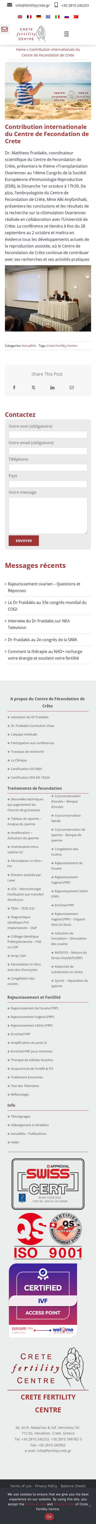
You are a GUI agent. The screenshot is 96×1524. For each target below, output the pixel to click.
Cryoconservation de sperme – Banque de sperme (68, 834)
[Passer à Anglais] (20, 16)
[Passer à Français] (29, 16)
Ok (49, 1517)
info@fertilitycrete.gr (33, 5)
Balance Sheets (73, 1486)
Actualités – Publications (28, 1133)
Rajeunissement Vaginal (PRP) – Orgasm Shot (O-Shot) (68, 919)
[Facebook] (14, 387)
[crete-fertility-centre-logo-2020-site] (31, 27)
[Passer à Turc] (76, 16)
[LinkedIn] (52, 387)
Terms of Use (35, 1504)
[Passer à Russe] (66, 16)
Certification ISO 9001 (26, 769)
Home (21, 49)
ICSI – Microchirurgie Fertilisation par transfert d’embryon (25, 894)
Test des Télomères (25, 1086)
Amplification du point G (29, 1042)
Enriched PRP (64, 905)
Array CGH (18, 955)
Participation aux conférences (32, 743)
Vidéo (15, 1142)
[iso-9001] (48, 1213)
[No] (89, 1506)
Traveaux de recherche (27, 751)
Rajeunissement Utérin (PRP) (32, 1025)
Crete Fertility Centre (62, 345)
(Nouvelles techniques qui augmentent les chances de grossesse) (25, 804)
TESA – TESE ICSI (22, 908)
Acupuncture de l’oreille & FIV (32, 1068)
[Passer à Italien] (57, 16)
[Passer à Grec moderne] (48, 16)
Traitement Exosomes (27, 1077)
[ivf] (43, 1265)
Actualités (29, 345)
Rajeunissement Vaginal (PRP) (32, 1017)
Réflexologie (20, 1094)
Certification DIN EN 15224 (30, 777)
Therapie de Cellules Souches (32, 1060)
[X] (33, 387)
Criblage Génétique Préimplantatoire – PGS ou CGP (24, 941)
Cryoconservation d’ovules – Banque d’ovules (66, 801)
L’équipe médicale (24, 734)
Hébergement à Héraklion (30, 1125)
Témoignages (20, 1116)
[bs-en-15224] (48, 1160)
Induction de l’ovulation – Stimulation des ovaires (69, 938)
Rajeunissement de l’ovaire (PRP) (34, 1008)
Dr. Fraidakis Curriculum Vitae (32, 725)
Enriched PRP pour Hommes (31, 1051)
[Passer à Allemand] (38, 16)
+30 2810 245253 (75, 5)
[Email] (71, 387)
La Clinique (19, 760)
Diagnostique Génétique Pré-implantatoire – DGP (22, 922)
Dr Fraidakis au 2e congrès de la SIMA (42, 639)
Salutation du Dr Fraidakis (29, 717)
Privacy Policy (46, 1486)
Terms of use (21, 1486)
